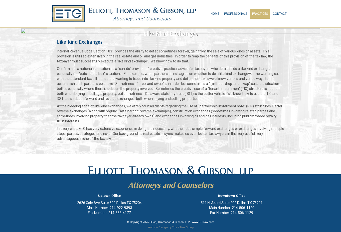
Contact (280, 13)
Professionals (235, 13)
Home (215, 13)
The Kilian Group (182, 227)
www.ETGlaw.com (203, 222)
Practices (260, 13)
